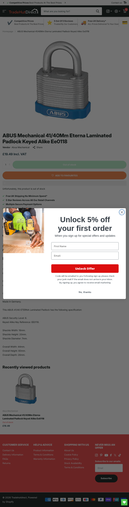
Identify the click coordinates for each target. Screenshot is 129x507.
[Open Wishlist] (124, 502)
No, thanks (85, 292)
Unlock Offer (85, 268)
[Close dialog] (122, 212)
